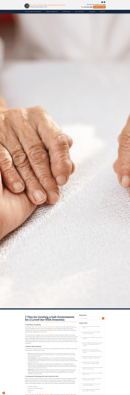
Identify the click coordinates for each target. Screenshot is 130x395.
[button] (33, 11)
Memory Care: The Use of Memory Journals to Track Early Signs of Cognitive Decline (92, 351)
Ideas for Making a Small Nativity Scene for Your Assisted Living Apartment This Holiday (93, 344)
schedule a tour (99, 7)
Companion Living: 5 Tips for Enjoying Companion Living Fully (91, 332)
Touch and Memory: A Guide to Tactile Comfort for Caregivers (92, 384)
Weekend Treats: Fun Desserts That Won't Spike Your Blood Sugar (93, 368)
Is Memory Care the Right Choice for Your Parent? (92, 338)
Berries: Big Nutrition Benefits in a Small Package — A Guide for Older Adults (92, 357)
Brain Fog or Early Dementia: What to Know (91, 327)
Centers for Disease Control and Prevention (44, 327)
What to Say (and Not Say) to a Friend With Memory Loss (93, 373)
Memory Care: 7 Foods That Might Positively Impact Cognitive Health (91, 362)
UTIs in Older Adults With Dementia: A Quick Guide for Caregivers (91, 390)
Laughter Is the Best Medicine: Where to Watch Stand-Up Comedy (92, 379)
